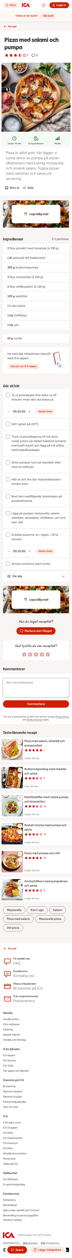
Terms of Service (35, 719)
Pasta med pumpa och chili (42, 853)
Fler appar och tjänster (16, 1070)
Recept (12, 26)
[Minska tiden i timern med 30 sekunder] (9, 412)
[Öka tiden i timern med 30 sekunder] (29, 412)
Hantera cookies (12, 1219)
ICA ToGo (8, 1065)
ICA (5, 1116)
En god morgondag (14, 1184)
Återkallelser (10, 1205)
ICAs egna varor (12, 1122)
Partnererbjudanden (14, 1101)
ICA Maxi (8, 1148)
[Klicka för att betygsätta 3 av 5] (36, 655)
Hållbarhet (10, 1173)
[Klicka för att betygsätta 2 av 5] (30, 655)
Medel (57, 143)
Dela (31, 187)
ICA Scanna (9, 1060)
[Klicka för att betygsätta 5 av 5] (48, 655)
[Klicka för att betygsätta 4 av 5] (42, 655)
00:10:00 (19, 551)
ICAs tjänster (11, 1049)
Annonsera (9, 1158)
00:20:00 (19, 411)
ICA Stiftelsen (10, 1179)
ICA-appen (9, 1055)
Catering (8, 1029)
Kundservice (11, 1193)
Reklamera (9, 1200)
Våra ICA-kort (10, 1107)
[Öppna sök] (44, 5)
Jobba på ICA (10, 1163)
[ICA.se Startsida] (26, 5)
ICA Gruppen (10, 1127)
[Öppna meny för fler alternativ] (20, 748)
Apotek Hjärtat (11, 1034)
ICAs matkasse (11, 1024)
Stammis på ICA (13, 1080)
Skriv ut (14, 187)
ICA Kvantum (10, 1143)
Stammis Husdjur (12, 1096)
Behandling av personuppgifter (20, 1215)
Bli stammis (9, 1086)
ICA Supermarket (12, 1138)
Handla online (11, 1019)
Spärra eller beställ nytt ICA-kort (21, 1210)
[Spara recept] (20, 742)
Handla (8, 1013)
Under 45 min (14, 143)
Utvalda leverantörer (15, 1153)
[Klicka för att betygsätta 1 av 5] (24, 655)
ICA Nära (8, 1132)
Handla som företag (14, 1039)
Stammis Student (12, 1091)
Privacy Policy (62, 716)
